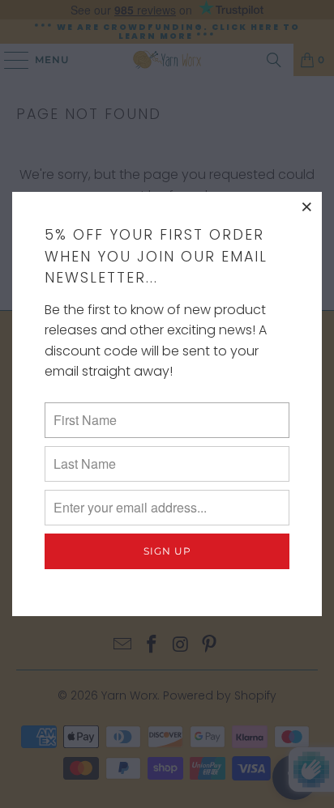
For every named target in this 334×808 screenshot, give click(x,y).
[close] (307, 206)
